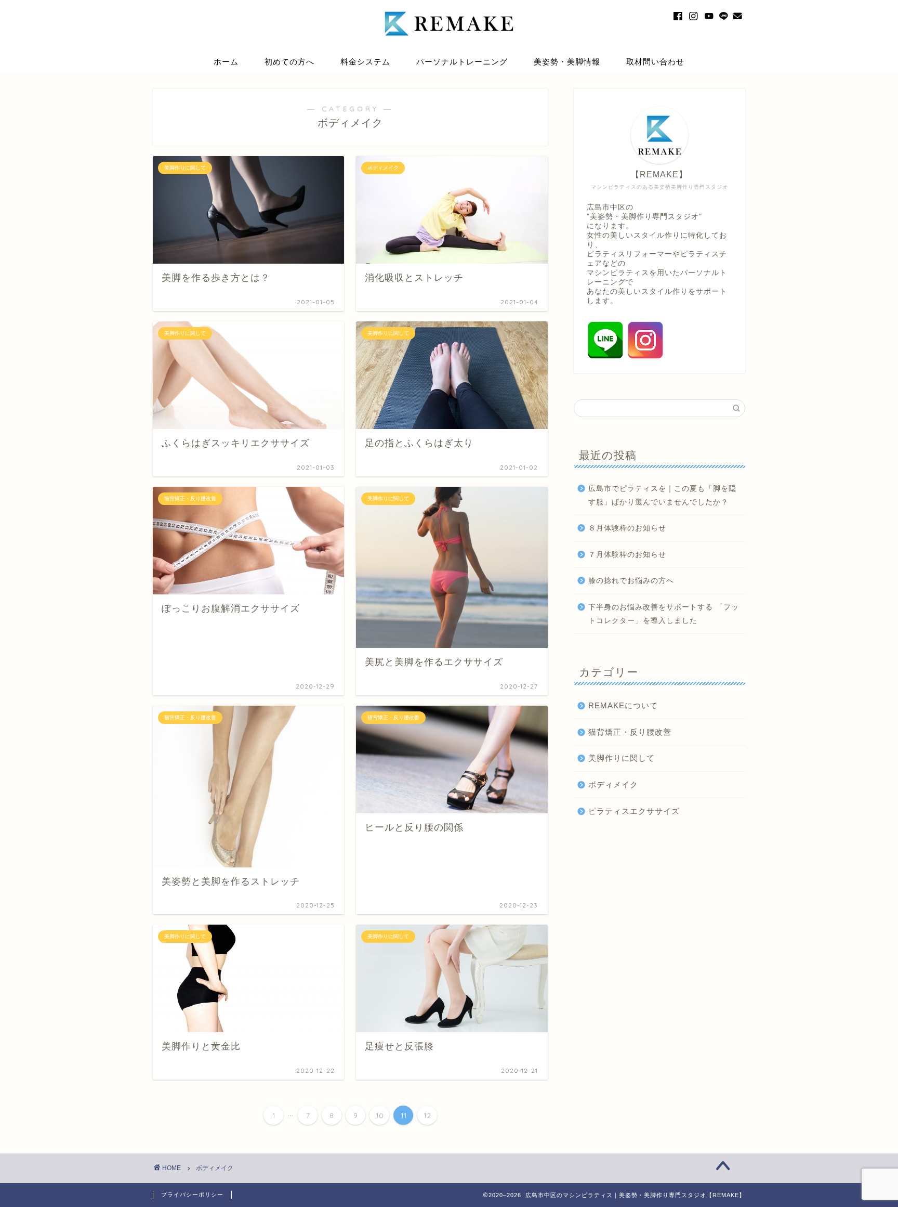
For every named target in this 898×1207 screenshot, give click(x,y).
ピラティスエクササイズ (634, 811)
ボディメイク (613, 784)
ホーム (226, 62)
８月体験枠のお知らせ (627, 528)
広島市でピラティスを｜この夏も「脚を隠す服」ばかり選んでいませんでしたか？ (662, 495)
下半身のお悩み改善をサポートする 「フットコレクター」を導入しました (663, 614)
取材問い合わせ (655, 62)
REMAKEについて (623, 705)
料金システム (365, 62)
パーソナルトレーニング (462, 62)
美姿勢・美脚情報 (567, 62)
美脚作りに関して (621, 758)
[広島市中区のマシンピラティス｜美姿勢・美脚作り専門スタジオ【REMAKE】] (449, 46)
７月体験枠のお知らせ (627, 555)
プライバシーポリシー (192, 1194)
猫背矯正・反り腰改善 (629, 732)
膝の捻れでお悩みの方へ (631, 581)
